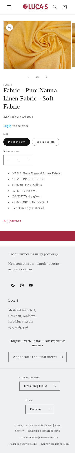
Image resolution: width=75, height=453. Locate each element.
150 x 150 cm (17, 142)
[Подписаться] (61, 357)
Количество (11, 151)
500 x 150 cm (45, 142)
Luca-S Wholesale (33, 425)
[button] (9, 7)
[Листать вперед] (46, 76)
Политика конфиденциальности (39, 437)
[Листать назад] (28, 76)
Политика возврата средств (44, 430)
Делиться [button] (14, 221)
